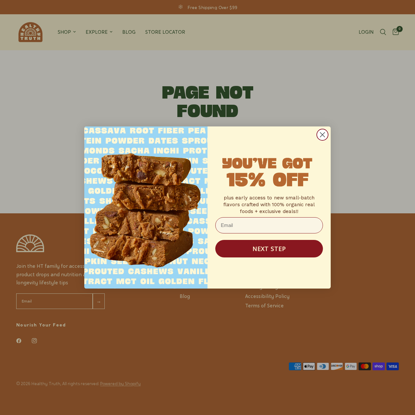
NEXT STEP (269, 249)
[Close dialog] (322, 134)
